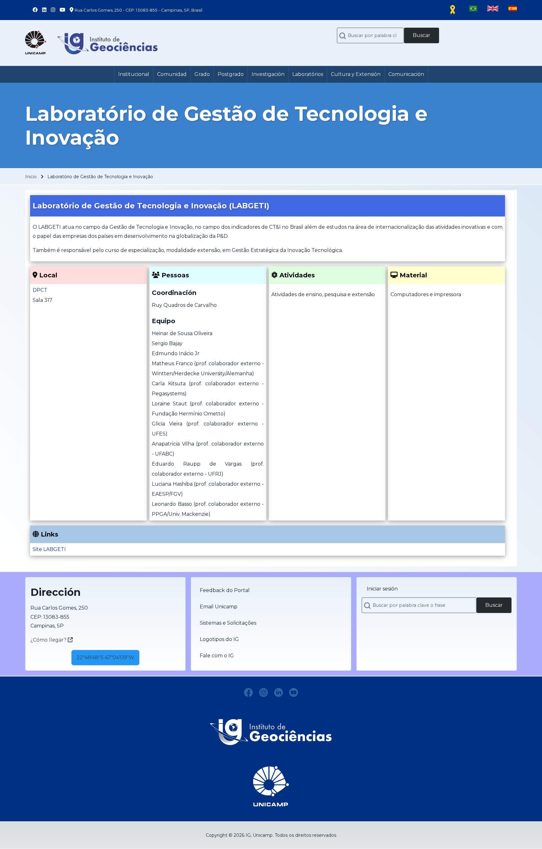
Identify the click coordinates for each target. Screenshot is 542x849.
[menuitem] (133, 74)
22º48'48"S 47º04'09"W (105, 657)
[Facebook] (248, 692)
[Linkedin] (278, 692)
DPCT (40, 290)
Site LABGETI (49, 549)
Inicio (31, 176)
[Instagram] (263, 692)
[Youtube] (293, 692)
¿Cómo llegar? (49, 640)
